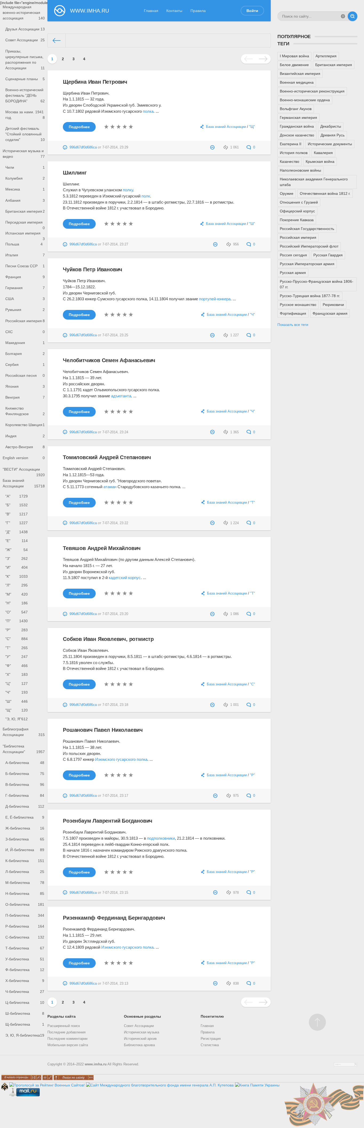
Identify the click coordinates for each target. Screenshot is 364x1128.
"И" (16, 567)
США (25, 299)
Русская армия (293, 272)
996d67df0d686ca (83, 147)
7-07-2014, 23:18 (115, 705)
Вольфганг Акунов (296, 109)
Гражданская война (297, 126)
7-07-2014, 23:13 (115, 983)
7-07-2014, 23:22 (115, 523)
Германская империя (298, 117)
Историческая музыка (141, 1032)
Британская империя (25, 211)
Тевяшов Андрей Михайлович (102, 548)
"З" (16, 558)
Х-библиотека (24, 981)
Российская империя (25, 321)
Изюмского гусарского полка (121, 759)
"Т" (16, 648)
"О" (16, 612)
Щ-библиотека (24, 1024)
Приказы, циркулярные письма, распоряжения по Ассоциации (25, 59)
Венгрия (25, 397)
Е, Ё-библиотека (24, 817)
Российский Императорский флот (309, 246)
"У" (16, 656)
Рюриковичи (333, 304)
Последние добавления (66, 1032)
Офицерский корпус (297, 211)
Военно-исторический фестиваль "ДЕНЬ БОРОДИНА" (25, 95)
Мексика (25, 189)
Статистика (210, 1045)
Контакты (174, 11)
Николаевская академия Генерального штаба (314, 182)
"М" (16, 594)
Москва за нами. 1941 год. (25, 115)
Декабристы (330, 126)
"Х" (16, 674)
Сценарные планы (25, 79)
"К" (16, 576)
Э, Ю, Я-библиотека (24, 1035)
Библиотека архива (139, 1045)
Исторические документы (330, 144)
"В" (16, 514)
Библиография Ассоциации (24, 732)
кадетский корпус (125, 577)
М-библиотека (24, 882)
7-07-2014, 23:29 (115, 147)
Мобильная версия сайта (67, 1045)
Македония (25, 343)
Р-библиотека (24, 926)
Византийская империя (300, 73)
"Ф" (16, 666)
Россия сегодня (293, 255)
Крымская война (320, 161)
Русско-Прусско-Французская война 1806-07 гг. (316, 284)
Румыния (25, 310)
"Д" (16, 532)
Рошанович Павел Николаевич (103, 730)
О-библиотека (24, 904)
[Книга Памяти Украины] (257, 1085)
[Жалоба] (213, 147)
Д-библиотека (24, 806)
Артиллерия (326, 56)
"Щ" (16, 710)
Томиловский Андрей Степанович (107, 457)
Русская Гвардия (328, 255)
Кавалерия (323, 153)
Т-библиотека (24, 948)
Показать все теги (292, 324)
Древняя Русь (333, 135)
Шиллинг (75, 173)
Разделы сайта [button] (61, 1016)
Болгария (25, 353)
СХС (25, 332)
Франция (25, 277)
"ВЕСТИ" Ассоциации (24, 471)
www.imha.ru (96, 1064)
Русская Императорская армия (307, 264)
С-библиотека (24, 937)
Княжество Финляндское (25, 411)
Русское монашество (298, 304)
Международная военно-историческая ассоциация (24, 12)
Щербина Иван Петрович (95, 82)
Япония (25, 386)
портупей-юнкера (214, 299)
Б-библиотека (24, 773)
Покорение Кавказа (297, 220)
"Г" (16, 523)
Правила (198, 11)
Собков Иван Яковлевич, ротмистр (108, 639)
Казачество (289, 161)
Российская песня (25, 375)
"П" (16, 621)
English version (24, 458)
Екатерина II (290, 144)
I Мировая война (294, 56)
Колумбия (25, 178)
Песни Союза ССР (25, 266)
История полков (294, 153)
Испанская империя (25, 235)
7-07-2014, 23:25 (115, 335)
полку (128, 190)
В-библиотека (24, 784)
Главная (151, 11)
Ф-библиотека (24, 970)
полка (148, 111)
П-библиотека (24, 915)
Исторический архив (140, 1039)
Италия (25, 255)
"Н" (16, 603)
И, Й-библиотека (24, 850)
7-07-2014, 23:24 (115, 432)
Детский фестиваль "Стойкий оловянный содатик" (25, 134)
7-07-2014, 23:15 (115, 893)
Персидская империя (25, 224)
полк (145, 196)
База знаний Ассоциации (24, 483)
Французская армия (330, 313)
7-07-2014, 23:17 (115, 796)
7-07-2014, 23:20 (115, 614)
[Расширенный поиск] (343, 16)
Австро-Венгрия (25, 447)
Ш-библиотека (24, 1013)
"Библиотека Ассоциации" (24, 749)
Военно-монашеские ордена (305, 100)
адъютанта (121, 396)
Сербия (25, 364)
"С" (16, 639)
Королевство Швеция (25, 425)
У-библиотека (24, 959)
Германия (25, 288)
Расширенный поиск (63, 1026)
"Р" (16, 630)
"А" (16, 496)
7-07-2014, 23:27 (115, 244)
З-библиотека (24, 839)
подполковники (161, 838)
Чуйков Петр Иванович (92, 269)
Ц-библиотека (24, 1002)
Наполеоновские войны (300, 170)
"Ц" (16, 683)
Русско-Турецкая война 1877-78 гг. (310, 296)
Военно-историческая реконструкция (312, 91)
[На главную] (57, 40)
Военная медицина (297, 82)
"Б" (16, 505)
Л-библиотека (24, 872)
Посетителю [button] (212, 1016)
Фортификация (293, 313)
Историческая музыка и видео (24, 154)
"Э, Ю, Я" (16, 719)
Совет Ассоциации (25, 40)
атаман (109, 486)
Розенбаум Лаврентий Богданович (107, 821)
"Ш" (16, 701)
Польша (24, 244)
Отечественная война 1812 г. (325, 193)
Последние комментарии (67, 1039)
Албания (25, 200)
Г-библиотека (24, 795)
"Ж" (16, 550)
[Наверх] (317, 1022)
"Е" (16, 541)
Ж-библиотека (24, 828)
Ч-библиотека (24, 991)
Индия (25, 436)
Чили (25, 167)
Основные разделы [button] (142, 1016)
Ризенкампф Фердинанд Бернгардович (114, 918)
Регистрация (211, 1039)
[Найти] (352, 16)
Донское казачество (297, 135)
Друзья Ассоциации (25, 29)
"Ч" (16, 692)
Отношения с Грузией (299, 202)
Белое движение (294, 65)
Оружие (286, 193)
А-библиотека (24, 763)
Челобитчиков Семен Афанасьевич (109, 360)
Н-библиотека (24, 893)
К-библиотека (24, 861)
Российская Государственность (307, 229)
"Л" (16, 585)
